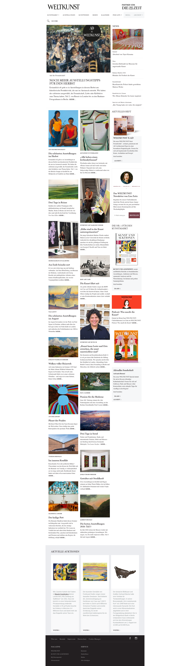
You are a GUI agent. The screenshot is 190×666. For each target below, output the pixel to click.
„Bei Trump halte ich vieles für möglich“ (127, 105)
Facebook (130, 638)
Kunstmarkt (52, 15)
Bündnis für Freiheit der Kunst (124, 75)
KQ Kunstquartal (56, 657)
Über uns (54, 639)
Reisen (95, 15)
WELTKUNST (55, 651)
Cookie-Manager (95, 639)
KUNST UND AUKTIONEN (60, 654)
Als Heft (117, 161)
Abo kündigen (85, 660)
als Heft (116, 400)
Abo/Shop (138, 15)
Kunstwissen (84, 15)
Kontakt (62, 639)
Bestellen (134, 215)
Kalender (105, 15)
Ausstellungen (69, 15)
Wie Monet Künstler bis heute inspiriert (127, 96)
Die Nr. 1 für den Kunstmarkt (122, 227)
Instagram (136, 638)
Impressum (71, 639)
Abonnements (55, 660)
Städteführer (84, 654)
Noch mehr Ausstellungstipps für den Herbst (74, 82)
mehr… (72, 99)
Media (127, 15)
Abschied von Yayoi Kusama (123, 54)
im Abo (116, 289)
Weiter (56, 630)
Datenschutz (82, 639)
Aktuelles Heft (121, 111)
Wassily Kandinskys (62, 594)
